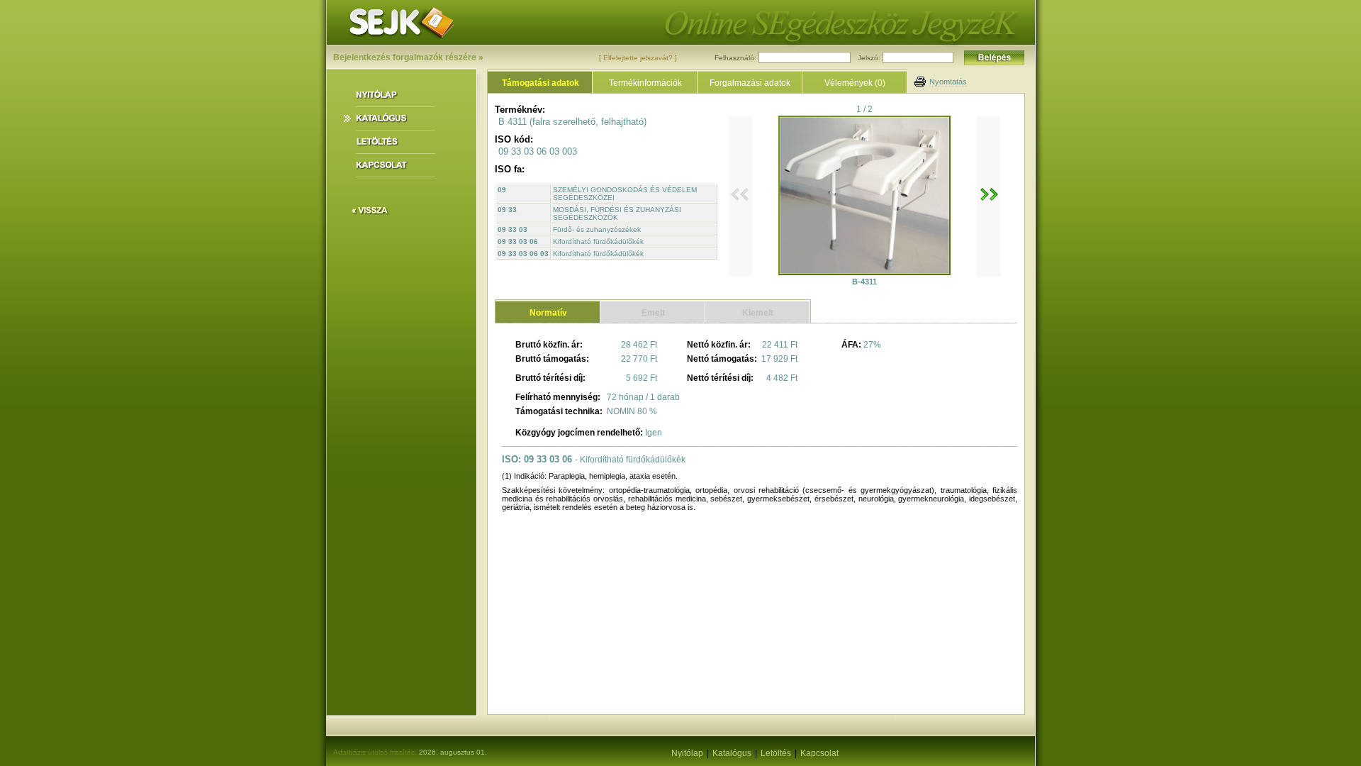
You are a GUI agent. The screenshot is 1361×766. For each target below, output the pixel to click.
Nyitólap (687, 753)
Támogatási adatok (540, 83)
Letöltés (776, 753)
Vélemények (854, 83)
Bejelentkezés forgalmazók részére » (408, 57)
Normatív (548, 313)
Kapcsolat (819, 753)
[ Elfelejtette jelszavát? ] (638, 58)
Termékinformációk (645, 83)
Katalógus (731, 753)
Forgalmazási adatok (750, 83)
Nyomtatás (948, 81)
